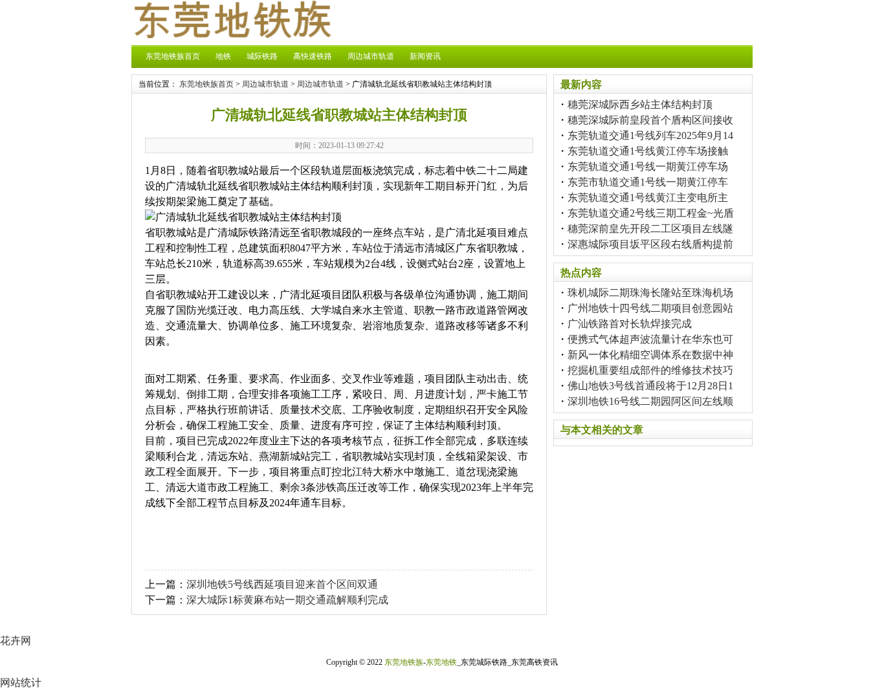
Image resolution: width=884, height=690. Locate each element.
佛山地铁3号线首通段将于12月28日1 (650, 385)
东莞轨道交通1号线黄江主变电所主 (648, 197)
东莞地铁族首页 (173, 56)
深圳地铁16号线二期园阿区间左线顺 (650, 401)
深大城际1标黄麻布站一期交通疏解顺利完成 (287, 599)
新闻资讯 (425, 56)
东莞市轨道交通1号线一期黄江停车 (648, 182)
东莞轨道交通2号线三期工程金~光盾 (651, 213)
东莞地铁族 (403, 662)
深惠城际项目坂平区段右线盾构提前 (650, 244)
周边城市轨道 (371, 56)
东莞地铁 (441, 662)
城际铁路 (262, 56)
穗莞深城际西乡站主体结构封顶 (640, 104)
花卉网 (15, 640)
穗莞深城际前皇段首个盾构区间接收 (650, 119)
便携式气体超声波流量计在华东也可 (650, 339)
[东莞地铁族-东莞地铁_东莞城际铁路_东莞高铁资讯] (231, 34)
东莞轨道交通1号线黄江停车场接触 (648, 151)
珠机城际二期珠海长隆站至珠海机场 (650, 292)
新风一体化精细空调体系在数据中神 (650, 354)
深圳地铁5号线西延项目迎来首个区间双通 (282, 584)
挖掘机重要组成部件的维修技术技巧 (650, 370)
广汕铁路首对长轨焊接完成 (630, 323)
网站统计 (20, 682)
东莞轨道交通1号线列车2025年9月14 (650, 135)
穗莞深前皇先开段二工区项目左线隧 (650, 228)
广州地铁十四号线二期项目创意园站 (650, 308)
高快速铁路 (312, 56)
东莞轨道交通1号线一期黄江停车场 (648, 166)
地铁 (223, 56)
